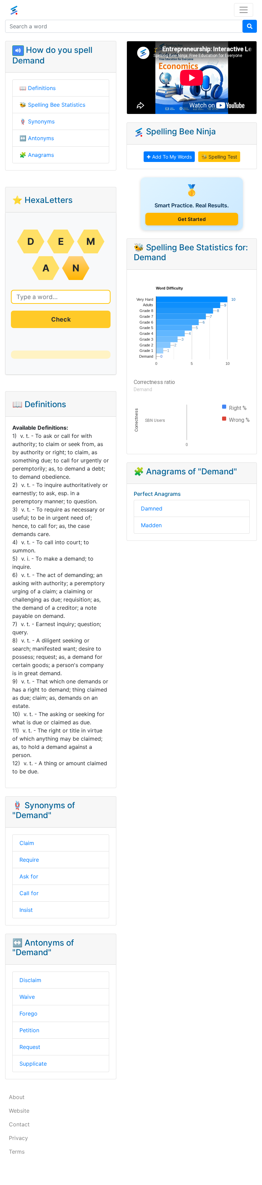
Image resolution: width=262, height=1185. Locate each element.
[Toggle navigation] (243, 10)
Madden (151, 525)
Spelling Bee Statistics (56, 104)
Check (61, 319)
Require (29, 859)
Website (19, 1110)
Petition (29, 1030)
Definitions (42, 88)
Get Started (192, 219)
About (17, 1097)
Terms (17, 1151)
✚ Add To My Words (169, 157)
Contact (19, 1124)
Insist (26, 909)
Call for (29, 893)
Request (29, 1046)
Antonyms (41, 138)
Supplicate (33, 1063)
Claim (26, 843)
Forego (28, 1013)
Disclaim (30, 980)
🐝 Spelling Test (219, 157)
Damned (151, 508)
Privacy (18, 1138)
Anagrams (41, 154)
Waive (27, 996)
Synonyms (41, 121)
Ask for (28, 876)
